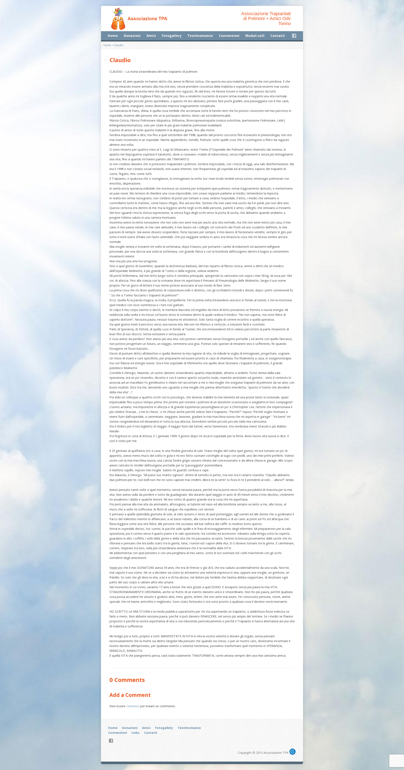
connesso (133, 706)
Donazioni (132, 35)
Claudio (119, 45)
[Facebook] (294, 35)
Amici (151, 35)
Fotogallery (171, 35)
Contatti (277, 35)
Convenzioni (229, 35)
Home (113, 35)
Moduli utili (254, 35)
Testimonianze (200, 35)
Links (136, 733)
